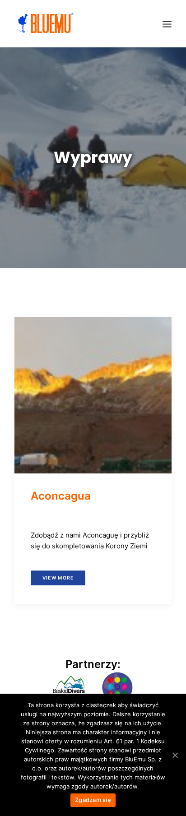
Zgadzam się (93, 799)
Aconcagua (61, 495)
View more (58, 577)
